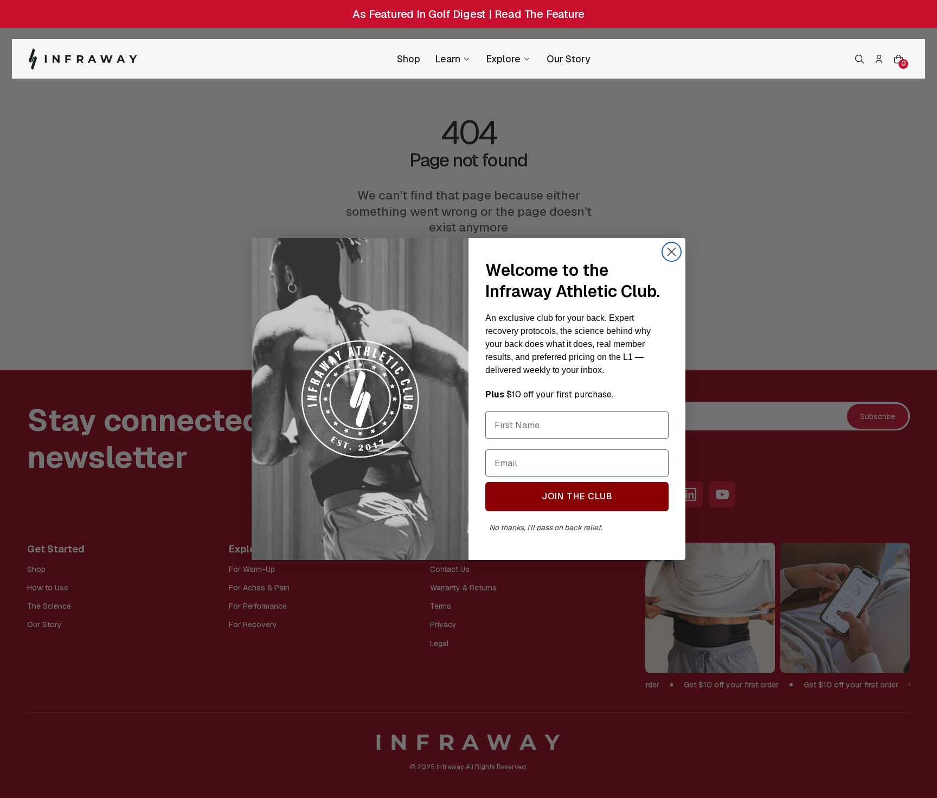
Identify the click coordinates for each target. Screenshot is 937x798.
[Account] (879, 59)
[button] (859, 59)
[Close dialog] (671, 251)
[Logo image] (83, 59)
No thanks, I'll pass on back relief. (544, 527)
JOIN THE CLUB (577, 496)
